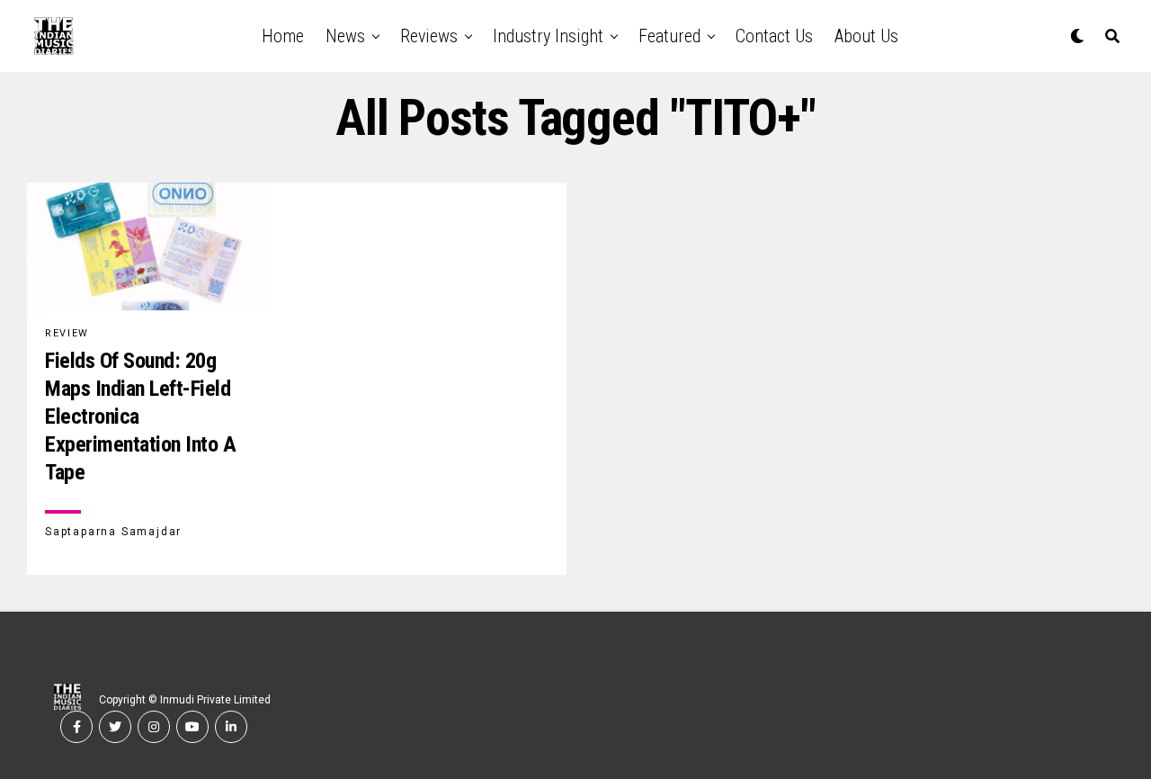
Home (283, 36)
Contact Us (774, 36)
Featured (669, 36)
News (345, 36)
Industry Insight (548, 36)
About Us (866, 36)
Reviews (429, 36)
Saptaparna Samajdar (113, 531)
